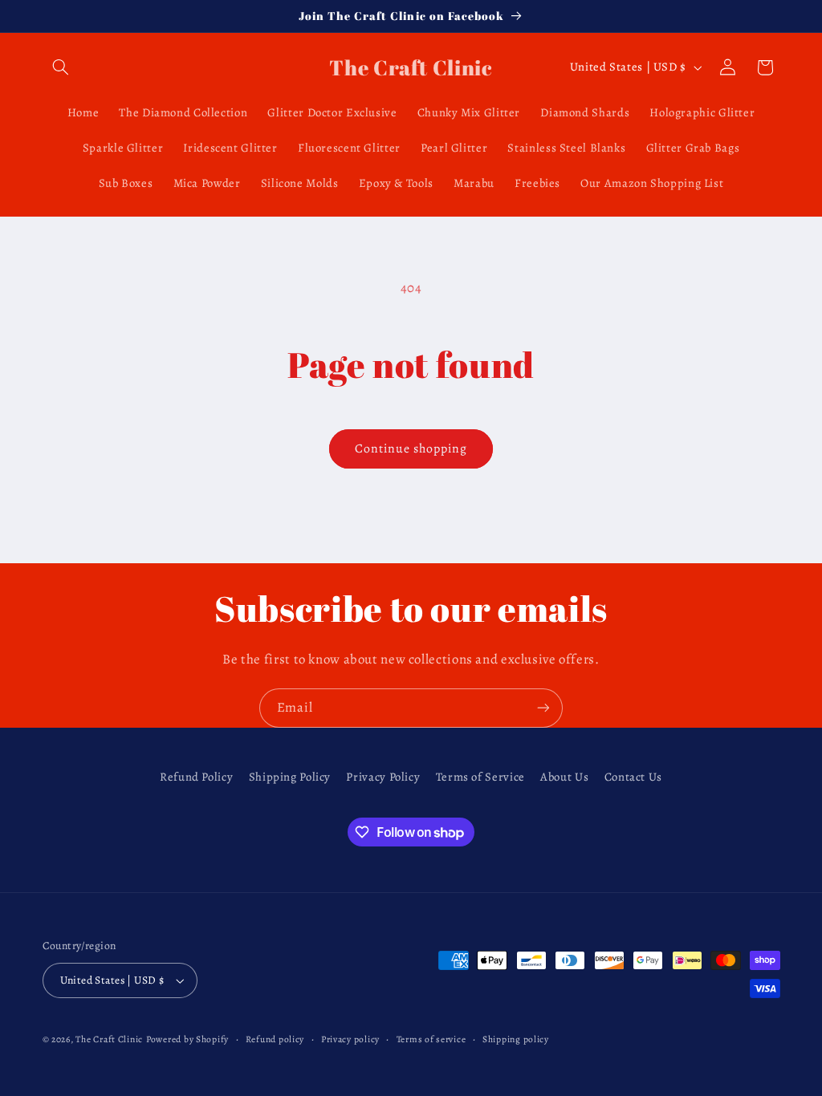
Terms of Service (480, 777)
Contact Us (633, 777)
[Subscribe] (543, 708)
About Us (564, 777)
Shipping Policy (290, 777)
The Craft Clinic (109, 1039)
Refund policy (275, 1039)
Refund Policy (196, 777)
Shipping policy (515, 1039)
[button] (61, 67)
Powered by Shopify (187, 1039)
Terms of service (431, 1039)
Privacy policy (350, 1039)
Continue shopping (411, 448)
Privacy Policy (383, 777)
